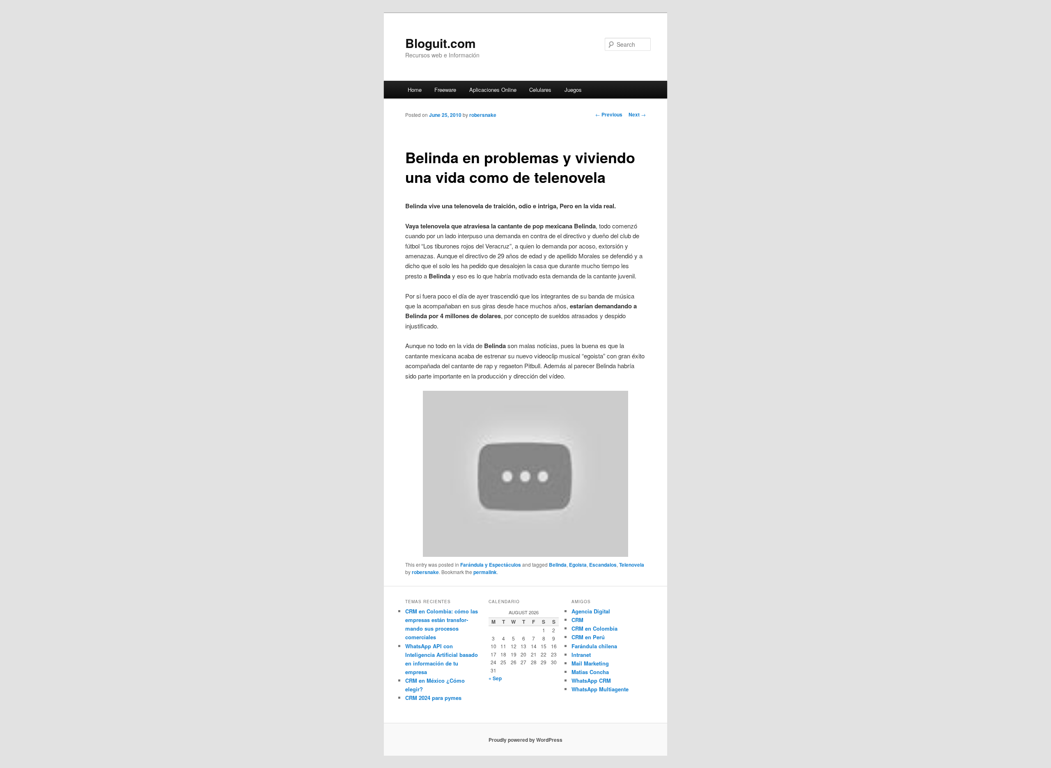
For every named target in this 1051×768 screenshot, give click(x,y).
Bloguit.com (440, 43)
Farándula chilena (594, 646)
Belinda (558, 564)
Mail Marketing (590, 663)
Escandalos (603, 564)
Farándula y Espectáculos (490, 564)
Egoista (578, 564)
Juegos (573, 89)
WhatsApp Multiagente (600, 689)
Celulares (540, 89)
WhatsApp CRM (591, 680)
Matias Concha (590, 672)
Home (415, 89)
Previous (608, 114)
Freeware (445, 89)
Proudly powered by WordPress (525, 739)
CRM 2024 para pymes (433, 698)
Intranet (581, 655)
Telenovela (631, 564)
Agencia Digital (590, 611)
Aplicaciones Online (492, 89)
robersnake (482, 115)
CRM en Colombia (594, 628)
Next (637, 114)
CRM (577, 620)
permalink (485, 572)
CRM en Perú (588, 637)
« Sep (495, 678)
